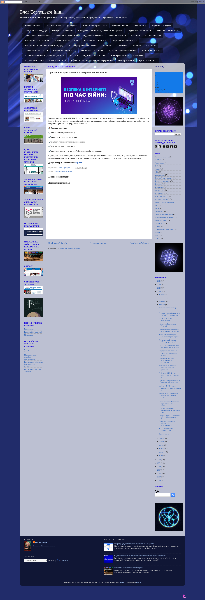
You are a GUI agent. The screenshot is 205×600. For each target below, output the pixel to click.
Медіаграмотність (126, 60)
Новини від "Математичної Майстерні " (128, 568)
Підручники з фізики (93, 35)
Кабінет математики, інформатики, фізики (44, 55)
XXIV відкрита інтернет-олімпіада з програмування (169, 335)
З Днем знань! (164, 434)
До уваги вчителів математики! (165, 319)
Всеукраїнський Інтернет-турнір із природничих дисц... (168, 353)
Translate (64, 560)
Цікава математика (147, 60)
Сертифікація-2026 (120, 55)
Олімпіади (138, 55)
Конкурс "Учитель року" (163, 178)
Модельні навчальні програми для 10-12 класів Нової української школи (140, 556)
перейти (79, 162)
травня (162, 441)
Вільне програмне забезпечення (83, 45)
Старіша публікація (139, 243)
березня (162, 448)
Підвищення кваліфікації (63, 171)
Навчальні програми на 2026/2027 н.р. (129, 25)
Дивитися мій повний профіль (44, 546)
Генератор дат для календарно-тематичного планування (134, 544)
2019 (159, 470)
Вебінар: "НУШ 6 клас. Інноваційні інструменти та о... (170, 388)
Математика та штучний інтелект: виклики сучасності (167, 368)
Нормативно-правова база (95, 25)
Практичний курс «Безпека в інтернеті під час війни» (169, 381)
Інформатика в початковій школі (146, 35)
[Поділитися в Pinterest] (85, 168)
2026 (159, 281)
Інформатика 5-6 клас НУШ (37, 40)
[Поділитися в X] (81, 168)
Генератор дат (160, 163)
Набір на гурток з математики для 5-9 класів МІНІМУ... (169, 417)
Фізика (157, 232)
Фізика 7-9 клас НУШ (151, 50)
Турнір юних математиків (164, 229)
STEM (157, 238)
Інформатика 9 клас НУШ (125, 40)
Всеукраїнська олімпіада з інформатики (33, 351)
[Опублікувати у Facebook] (83, 168)
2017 (159, 477)
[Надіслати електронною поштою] (76, 168)
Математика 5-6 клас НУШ (114, 45)
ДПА (156, 166)
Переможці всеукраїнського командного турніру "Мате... (169, 403)
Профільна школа (161, 220)
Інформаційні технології (33, 332)
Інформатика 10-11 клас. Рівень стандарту (44, 45)
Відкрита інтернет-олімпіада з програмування (31, 357)
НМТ (156, 205)
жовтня (162, 301)
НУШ (157, 208)
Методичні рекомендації (36, 30)
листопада (163, 298)
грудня (162, 294)
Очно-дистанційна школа (164, 214)
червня (162, 438)
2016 (159, 480)
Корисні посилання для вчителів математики (45, 60)
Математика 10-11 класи (92, 50)
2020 (159, 466)
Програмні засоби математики (122, 50)
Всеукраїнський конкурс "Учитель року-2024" (167, 341)
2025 (159, 284)
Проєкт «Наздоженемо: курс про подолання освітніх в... (169, 346)
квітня (161, 445)
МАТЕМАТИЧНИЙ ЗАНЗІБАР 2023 (166, 429)
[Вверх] (184, 597)
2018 (159, 473)
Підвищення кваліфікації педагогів (62, 25)
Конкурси (158, 184)
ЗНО (156, 172)
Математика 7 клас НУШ (144, 45)
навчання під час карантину (165, 202)
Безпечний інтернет (162, 157)
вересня (162, 305)
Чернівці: (160, 66)
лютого (162, 452)
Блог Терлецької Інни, (42, 12)
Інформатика (28, 329)
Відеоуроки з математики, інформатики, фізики (100, 30)
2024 (159, 288)
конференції (159, 190)
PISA (156, 235)
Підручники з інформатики (37, 35)
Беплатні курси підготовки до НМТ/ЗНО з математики (169, 314)
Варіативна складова (161, 25)
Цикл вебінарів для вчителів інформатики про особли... (169, 330)
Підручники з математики (139, 30)
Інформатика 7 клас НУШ (67, 40)
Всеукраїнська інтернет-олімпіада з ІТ (32, 370)
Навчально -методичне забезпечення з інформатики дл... (167, 423)
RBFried (122, 582)
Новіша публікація (57, 243)
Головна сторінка (33, 25)
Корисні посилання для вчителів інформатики (92, 60)
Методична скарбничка (62, 30)
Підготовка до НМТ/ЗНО (94, 55)
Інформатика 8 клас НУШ (96, 40)
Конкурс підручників (162, 181)
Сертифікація (159, 223)
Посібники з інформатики (66, 35)
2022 (159, 459)
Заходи (157, 169)
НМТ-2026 (73, 55)
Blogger (139, 582)
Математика (28, 335)
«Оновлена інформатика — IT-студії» (169, 325)
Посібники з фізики (117, 35)
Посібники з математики (167, 30)
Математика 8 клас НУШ (36, 50)
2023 (159, 291)
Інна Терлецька (41, 542)
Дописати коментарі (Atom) (70, 248)
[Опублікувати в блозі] (78, 168)
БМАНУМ (158, 160)
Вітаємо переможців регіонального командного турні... (169, 410)
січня (161, 455)
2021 (159, 463)
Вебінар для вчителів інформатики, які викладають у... (166, 360)
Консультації (159, 187)
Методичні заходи (161, 199)
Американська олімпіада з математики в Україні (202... (168, 395)
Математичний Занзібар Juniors (167, 309)
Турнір (157, 226)
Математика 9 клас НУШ (64, 50)
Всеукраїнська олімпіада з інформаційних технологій (33, 364)
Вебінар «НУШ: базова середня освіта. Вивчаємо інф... (169, 375)
